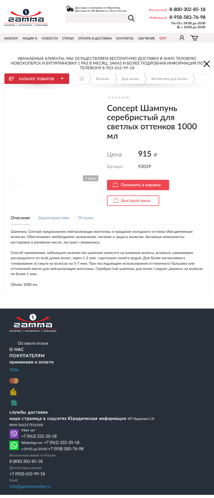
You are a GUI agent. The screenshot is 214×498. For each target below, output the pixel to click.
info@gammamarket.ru (30, 486)
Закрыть (206, 63)
